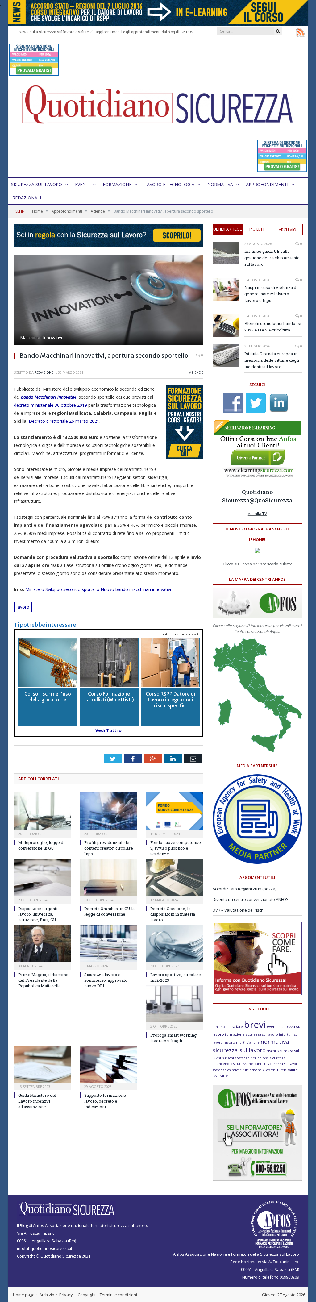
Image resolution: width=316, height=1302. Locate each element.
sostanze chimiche (227, 1070)
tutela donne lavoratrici (259, 1070)
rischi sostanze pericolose (247, 1057)
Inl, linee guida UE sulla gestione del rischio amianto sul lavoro (272, 257)
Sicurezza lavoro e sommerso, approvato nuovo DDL (105, 980)
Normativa (220, 184)
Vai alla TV (257, 513)
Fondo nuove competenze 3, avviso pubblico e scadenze (175, 848)
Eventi (82, 184)
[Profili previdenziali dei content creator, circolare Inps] (108, 811)
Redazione (44, 372)
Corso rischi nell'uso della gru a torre (47, 697)
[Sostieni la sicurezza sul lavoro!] (257, 993)
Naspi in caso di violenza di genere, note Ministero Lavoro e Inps (270, 294)
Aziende (196, 372)
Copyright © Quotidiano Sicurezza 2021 (53, 1256)
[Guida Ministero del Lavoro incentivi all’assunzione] (42, 1064)
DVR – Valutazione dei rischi (238, 910)
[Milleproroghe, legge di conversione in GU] (42, 811)
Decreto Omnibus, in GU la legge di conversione (109, 911)
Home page (24, 1294)
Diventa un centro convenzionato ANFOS (251, 899)
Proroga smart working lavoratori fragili (173, 1037)
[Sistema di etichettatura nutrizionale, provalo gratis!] (34, 73)
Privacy (66, 1294)
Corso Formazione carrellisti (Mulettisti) (109, 697)
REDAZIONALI (26, 198)
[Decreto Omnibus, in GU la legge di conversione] (108, 877)
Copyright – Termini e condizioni (107, 1294)
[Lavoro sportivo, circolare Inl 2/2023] (174, 943)
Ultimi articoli (228, 229)
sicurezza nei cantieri (249, 1064)
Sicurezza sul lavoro (36, 184)
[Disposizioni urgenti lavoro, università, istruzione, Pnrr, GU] (42, 877)
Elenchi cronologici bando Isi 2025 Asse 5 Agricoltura (272, 327)
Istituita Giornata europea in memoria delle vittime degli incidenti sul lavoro (271, 360)
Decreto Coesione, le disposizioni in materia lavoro (172, 914)
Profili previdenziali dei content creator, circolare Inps (108, 848)
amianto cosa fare (228, 1026)
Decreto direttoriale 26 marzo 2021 (64, 421)
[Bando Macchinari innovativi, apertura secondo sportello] (108, 301)
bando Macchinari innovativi (48, 397)
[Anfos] (257, 1179)
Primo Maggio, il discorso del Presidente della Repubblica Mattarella (43, 980)
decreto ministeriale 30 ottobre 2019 (50, 405)
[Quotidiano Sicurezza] (158, 108)
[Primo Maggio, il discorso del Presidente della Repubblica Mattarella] (42, 943)
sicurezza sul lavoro (283, 1063)
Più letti (257, 229)
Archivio (287, 229)
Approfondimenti (267, 184)
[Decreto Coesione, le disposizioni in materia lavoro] (174, 877)
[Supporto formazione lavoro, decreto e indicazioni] (108, 1064)
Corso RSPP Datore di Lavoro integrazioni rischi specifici (170, 700)
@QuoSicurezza (270, 500)
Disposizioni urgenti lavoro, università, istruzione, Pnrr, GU (37, 914)
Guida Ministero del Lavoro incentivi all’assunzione (37, 1100)
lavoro (23, 607)
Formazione (117, 184)
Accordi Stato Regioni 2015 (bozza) (244, 889)
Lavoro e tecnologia (169, 184)
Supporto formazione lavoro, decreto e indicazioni (105, 1100)
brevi (255, 1024)
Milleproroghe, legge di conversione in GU (41, 845)
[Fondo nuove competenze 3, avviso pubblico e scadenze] (174, 811)
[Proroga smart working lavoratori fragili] (174, 1003)
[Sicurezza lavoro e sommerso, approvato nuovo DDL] (108, 943)
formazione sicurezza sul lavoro (251, 1034)
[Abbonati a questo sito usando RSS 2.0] (300, 32)
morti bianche (248, 1042)
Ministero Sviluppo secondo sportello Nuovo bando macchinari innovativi (98, 589)
